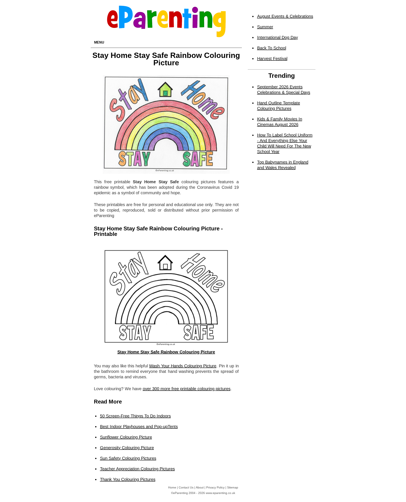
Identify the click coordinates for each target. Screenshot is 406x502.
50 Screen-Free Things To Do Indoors (135, 416)
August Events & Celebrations (285, 16)
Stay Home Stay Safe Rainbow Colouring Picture (166, 352)
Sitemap (232, 487)
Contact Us (186, 487)
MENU (99, 42)
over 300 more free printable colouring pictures (186, 388)
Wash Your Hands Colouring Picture (182, 366)
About (200, 487)
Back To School (271, 48)
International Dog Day (277, 37)
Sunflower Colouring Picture (126, 437)
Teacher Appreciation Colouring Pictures (137, 468)
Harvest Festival (272, 58)
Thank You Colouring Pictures (127, 479)
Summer (265, 27)
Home (172, 487)
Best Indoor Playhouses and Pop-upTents (139, 426)
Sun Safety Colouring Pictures (128, 458)
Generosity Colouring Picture (127, 447)
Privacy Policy (215, 487)
